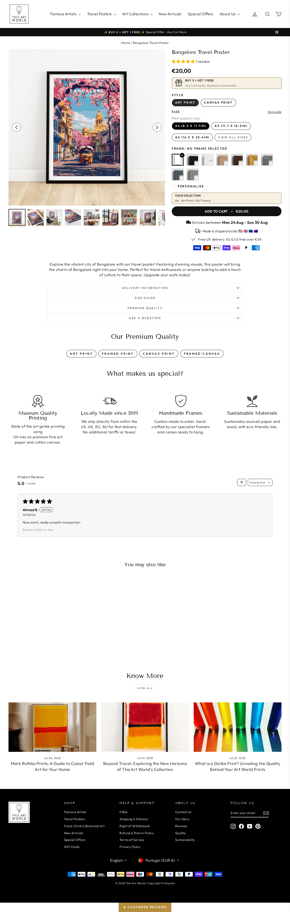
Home (125, 43)
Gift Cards (72, 847)
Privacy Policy (130, 847)
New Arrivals (170, 13)
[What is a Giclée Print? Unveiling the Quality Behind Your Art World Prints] (238, 727)
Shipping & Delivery (134, 819)
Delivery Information (145, 288)
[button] (184, 61)
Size (176, 112)
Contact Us (183, 812)
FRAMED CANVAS (202, 354)
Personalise (191, 186)
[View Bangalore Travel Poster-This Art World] (16, 217)
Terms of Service (132, 840)
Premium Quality (145, 308)
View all (145, 688)
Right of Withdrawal (135, 826)
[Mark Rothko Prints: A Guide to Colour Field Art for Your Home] (52, 727)
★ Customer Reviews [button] (145, 907)
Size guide (275, 112)
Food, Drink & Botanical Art (84, 826)
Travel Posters (100, 13)
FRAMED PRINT (118, 354)
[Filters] (241, 482)
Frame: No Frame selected (199, 148)
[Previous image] (16, 127)
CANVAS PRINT (159, 354)
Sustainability (185, 840)
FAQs (123, 812)
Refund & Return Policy (137, 833)
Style (178, 95)
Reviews (181, 826)
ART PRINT (81, 354)
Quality (180, 833)
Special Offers (200, 13)
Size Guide (145, 298)
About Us (228, 13)
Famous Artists (63, 13)
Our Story (182, 819)
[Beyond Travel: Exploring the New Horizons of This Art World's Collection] (145, 727)
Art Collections (135, 13)
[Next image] (157, 127)
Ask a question (145, 318)
